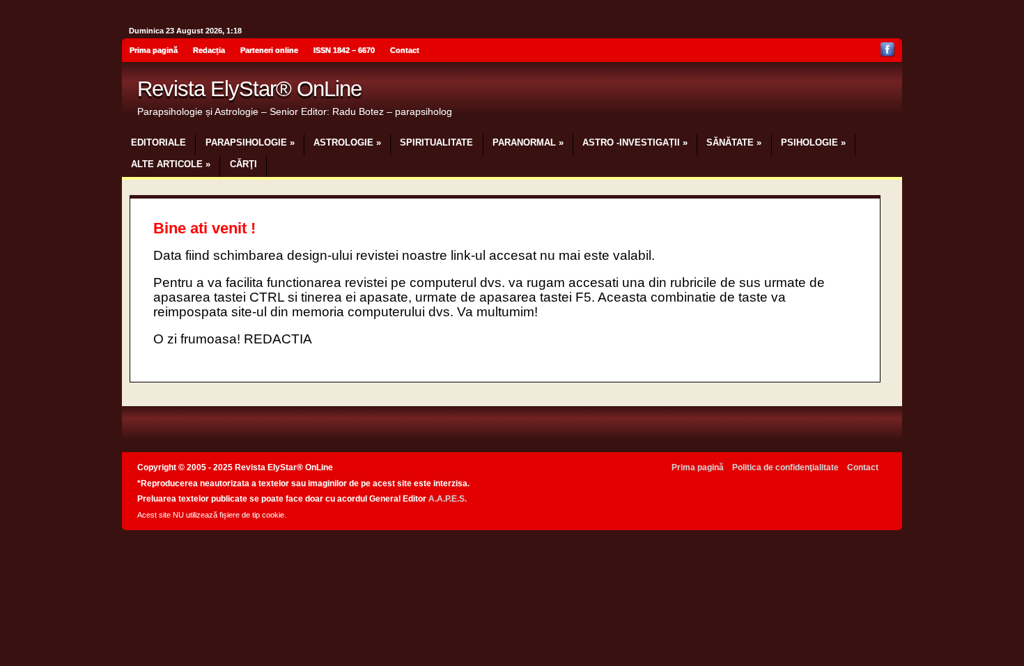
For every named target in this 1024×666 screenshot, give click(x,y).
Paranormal (528, 142)
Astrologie (347, 142)
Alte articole (170, 164)
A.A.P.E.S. (447, 499)
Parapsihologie (250, 142)
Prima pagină (154, 50)
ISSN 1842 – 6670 (344, 50)
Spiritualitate (436, 142)
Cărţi (243, 164)
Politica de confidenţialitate (785, 467)
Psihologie (813, 142)
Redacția (209, 50)
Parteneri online (269, 50)
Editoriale (158, 142)
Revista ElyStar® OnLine (249, 89)
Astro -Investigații (635, 142)
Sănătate (733, 142)
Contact (404, 50)
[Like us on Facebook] (887, 52)
